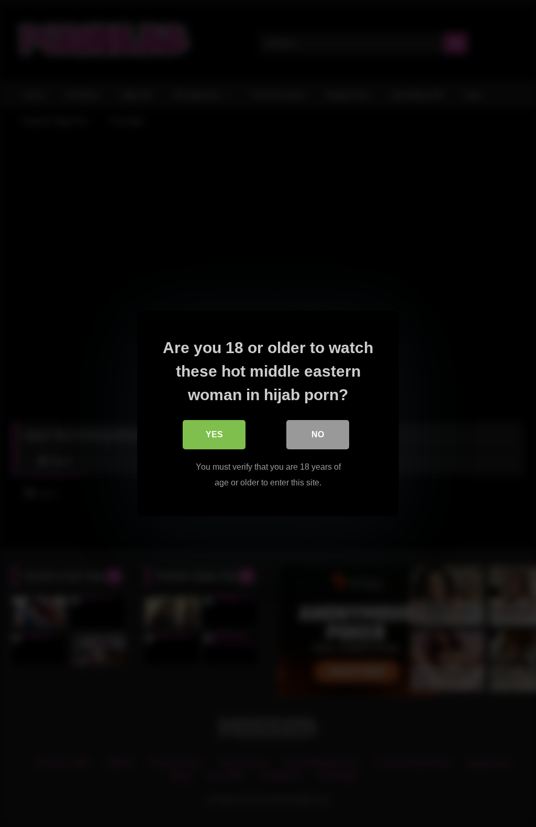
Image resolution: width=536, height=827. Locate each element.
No (317, 434)
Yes (214, 434)
